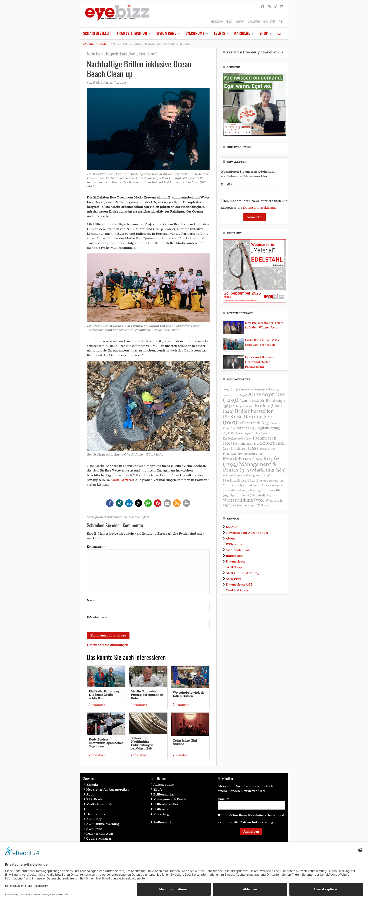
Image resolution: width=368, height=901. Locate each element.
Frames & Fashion (132, 33)
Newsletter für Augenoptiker (247, 533)
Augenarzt (246, 389)
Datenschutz (235, 561)
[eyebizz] (117, 14)
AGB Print (233, 579)
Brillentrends (254, 422)
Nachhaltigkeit (139, 517)
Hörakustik (253, 454)
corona (246, 427)
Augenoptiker (254, 397)
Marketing (269, 470)
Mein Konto (217, 21)
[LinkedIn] (281, 7)
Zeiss (250, 505)
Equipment (241, 433)
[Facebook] (262, 7)
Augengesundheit (266, 389)
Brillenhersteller (165, 804)
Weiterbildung (243, 500)
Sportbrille (240, 495)
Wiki (281, 21)
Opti (230, 485)
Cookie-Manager (238, 590)
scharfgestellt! (97, 33)
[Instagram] (269, 7)
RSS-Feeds (234, 544)
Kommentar (96, 546)
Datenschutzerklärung (259, 207)
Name (91, 600)
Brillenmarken (117, 517)
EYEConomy (194, 33)
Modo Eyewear (122, 480)
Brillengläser (163, 809)
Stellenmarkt (163, 822)
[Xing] (275, 7)
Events (219, 33)
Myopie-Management (252, 475)
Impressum (234, 556)
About (229, 21)
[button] (110, 503)
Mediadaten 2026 (238, 550)
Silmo (254, 490)
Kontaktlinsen (242, 459)
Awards (249, 400)
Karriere (242, 33)
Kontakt (240, 21)
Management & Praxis (249, 466)
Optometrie (251, 485)
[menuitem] (97, 33)
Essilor (259, 433)
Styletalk (263, 495)
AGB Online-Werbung (242, 573)
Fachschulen (244, 443)
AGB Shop (234, 567)
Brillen (103, 44)
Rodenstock (237, 490)
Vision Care (166, 33)
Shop (263, 33)
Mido (228, 475)
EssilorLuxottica (237, 438)
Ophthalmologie (271, 480)
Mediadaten (254, 21)
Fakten (245, 448)
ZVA (263, 505)
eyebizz (89, 44)
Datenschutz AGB (239, 584)
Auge (230, 389)
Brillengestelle (243, 406)
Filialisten (233, 454)
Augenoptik (235, 395)
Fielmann (267, 448)
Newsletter (269, 21)
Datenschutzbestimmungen (107, 645)
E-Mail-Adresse (97, 617)
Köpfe (157, 789)
